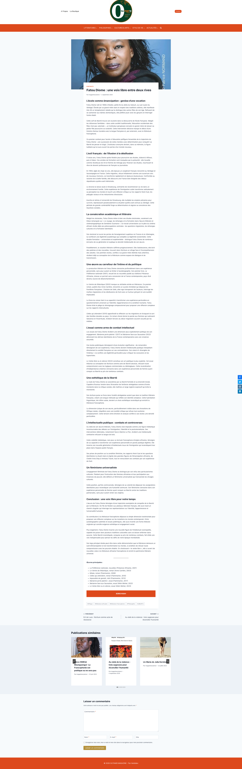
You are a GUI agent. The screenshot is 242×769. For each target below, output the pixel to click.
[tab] (117, 687)
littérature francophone (117, 604)
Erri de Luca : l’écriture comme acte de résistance (98, 617)
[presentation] (86, 647)
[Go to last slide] (74, 661)
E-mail (113, 737)
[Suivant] (167, 661)
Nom (86, 737)
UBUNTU (140, 604)
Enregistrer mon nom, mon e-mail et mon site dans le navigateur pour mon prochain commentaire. (119, 742)
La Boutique (74, 11)
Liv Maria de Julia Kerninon (155, 662)
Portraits (89, 86)
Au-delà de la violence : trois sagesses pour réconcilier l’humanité (142, 617)
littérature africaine (101, 604)
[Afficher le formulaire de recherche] (160, 28)
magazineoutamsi (94, 94)
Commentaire (90, 711)
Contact (178, 11)
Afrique (90, 604)
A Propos (64, 11)
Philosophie (131, 604)
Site (137, 737)
